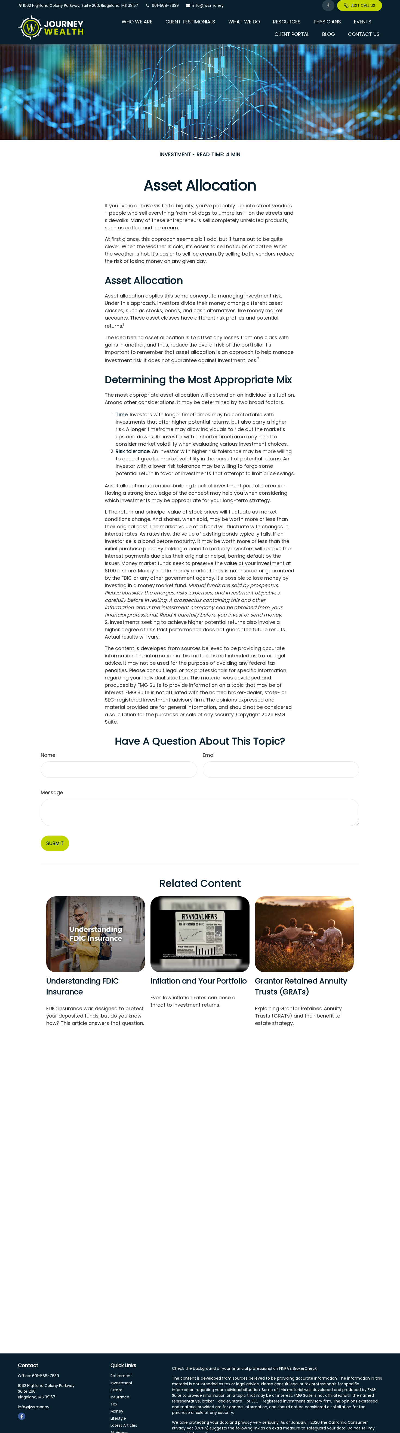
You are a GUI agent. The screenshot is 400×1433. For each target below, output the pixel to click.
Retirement (121, 1376)
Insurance (119, 1397)
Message (52, 792)
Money (116, 1411)
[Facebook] (328, 5)
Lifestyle (118, 1418)
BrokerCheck (305, 1368)
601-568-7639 (165, 5)
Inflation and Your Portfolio (198, 981)
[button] (137, 21)
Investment (121, 1383)
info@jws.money (208, 5)
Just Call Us (363, 5)
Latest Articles (123, 1425)
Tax (113, 1404)
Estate (116, 1390)
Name (48, 755)
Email (209, 755)
